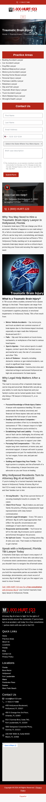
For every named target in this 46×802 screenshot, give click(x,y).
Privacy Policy (7, 657)
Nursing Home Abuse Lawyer (14, 75)
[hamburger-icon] (23, 16)
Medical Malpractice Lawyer (14, 69)
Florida (4, 648)
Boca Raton (6, 670)
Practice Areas (8, 639)
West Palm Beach (9, 688)
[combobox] (5, 136)
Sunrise (5, 685)
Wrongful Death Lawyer (12, 99)
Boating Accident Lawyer (12, 60)
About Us (5, 642)
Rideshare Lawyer (9, 84)
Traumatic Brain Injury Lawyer (14, 90)
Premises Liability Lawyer (12, 81)
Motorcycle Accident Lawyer (14, 72)
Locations (6, 645)
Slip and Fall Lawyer (10, 87)
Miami (4, 679)
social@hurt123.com (12, 202)
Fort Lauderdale (8, 676)
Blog (4, 651)
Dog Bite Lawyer (9, 66)
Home (4, 636)
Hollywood (6, 673)
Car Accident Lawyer (11, 63)
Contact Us (6, 654)
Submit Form (11, 175)
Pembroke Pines (8, 682)
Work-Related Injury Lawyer (13, 96)
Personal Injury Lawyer (11, 78)
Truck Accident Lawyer (11, 93)
